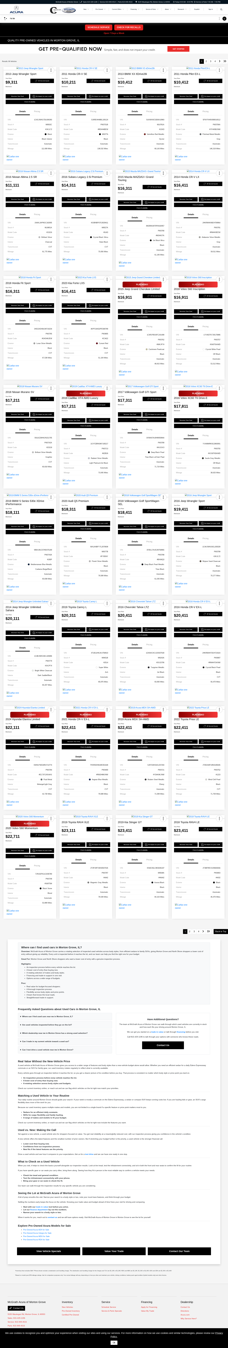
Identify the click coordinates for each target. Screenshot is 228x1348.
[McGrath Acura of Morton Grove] (28, 9)
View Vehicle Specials (48, 1251)
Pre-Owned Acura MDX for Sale (36, 1236)
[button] (51, 70)
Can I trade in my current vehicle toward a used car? (45, 1041)
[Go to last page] (225, 61)
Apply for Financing (149, 1307)
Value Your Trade (114, 1251)
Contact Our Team (179, 1251)
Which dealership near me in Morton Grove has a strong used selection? (55, 1033)
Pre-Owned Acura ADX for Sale (36, 1230)
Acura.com (185, 1315)
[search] (221, 9)
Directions (185, 1311)
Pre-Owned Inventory (71, 1311)
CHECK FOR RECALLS (129, 27)
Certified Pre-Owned (70, 1315)
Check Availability (29, 102)
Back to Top (220, 931)
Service (105, 1302)
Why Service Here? (189, 1318)
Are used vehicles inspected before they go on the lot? (47, 1025)
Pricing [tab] (37, 111)
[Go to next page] (219, 61)
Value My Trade (147, 1311)
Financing (146, 1302)
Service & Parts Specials (111, 1311)
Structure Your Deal (17, 96)
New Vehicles (67, 1307)
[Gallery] (114, 49)
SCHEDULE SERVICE (99, 27)
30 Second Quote (43, 81)
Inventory (67, 1302)
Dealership (187, 1302)
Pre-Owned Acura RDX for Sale (36, 1240)
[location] (136, 2)
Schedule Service (108, 1307)
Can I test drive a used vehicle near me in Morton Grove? (47, 1050)
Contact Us (163, 1045)
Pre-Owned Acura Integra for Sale (37, 1233)
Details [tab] (22, 111)
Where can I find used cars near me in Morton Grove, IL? (47, 1016)
